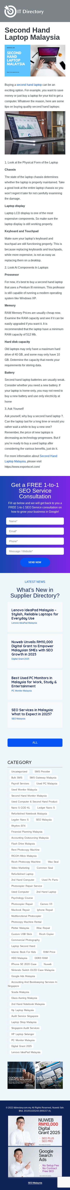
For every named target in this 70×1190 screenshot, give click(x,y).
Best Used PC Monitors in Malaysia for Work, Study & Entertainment (34, 682)
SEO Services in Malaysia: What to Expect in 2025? (32, 712)
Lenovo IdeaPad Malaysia (24, 623)
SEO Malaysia (18, 718)
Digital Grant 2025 (20, 659)
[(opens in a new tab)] (21, 1075)
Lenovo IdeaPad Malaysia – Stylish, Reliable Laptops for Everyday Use (34, 614)
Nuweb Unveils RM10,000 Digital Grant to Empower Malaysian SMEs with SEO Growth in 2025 (32, 648)
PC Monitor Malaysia (21, 691)
